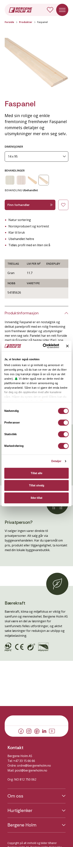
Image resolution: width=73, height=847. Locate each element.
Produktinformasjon (22, 313)
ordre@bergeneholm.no (34, 765)
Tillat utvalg (36, 485)
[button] (36, 64)
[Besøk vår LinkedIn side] (44, 731)
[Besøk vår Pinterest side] (36, 731)
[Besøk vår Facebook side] (21, 731)
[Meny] (62, 10)
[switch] (63, 423)
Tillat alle (36, 473)
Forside (9, 22)
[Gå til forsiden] (20, 10)
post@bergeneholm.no (31, 770)
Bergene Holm (21, 825)
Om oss (15, 796)
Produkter (25, 22)
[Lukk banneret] (67, 346)
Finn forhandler (18, 205)
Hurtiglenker (19, 810)
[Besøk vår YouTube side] (52, 731)
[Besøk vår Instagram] (28, 731)
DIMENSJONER (14, 146)
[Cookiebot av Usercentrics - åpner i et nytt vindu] (44, 346)
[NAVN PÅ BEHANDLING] (10, 180)
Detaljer (56, 461)
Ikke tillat (36, 497)
